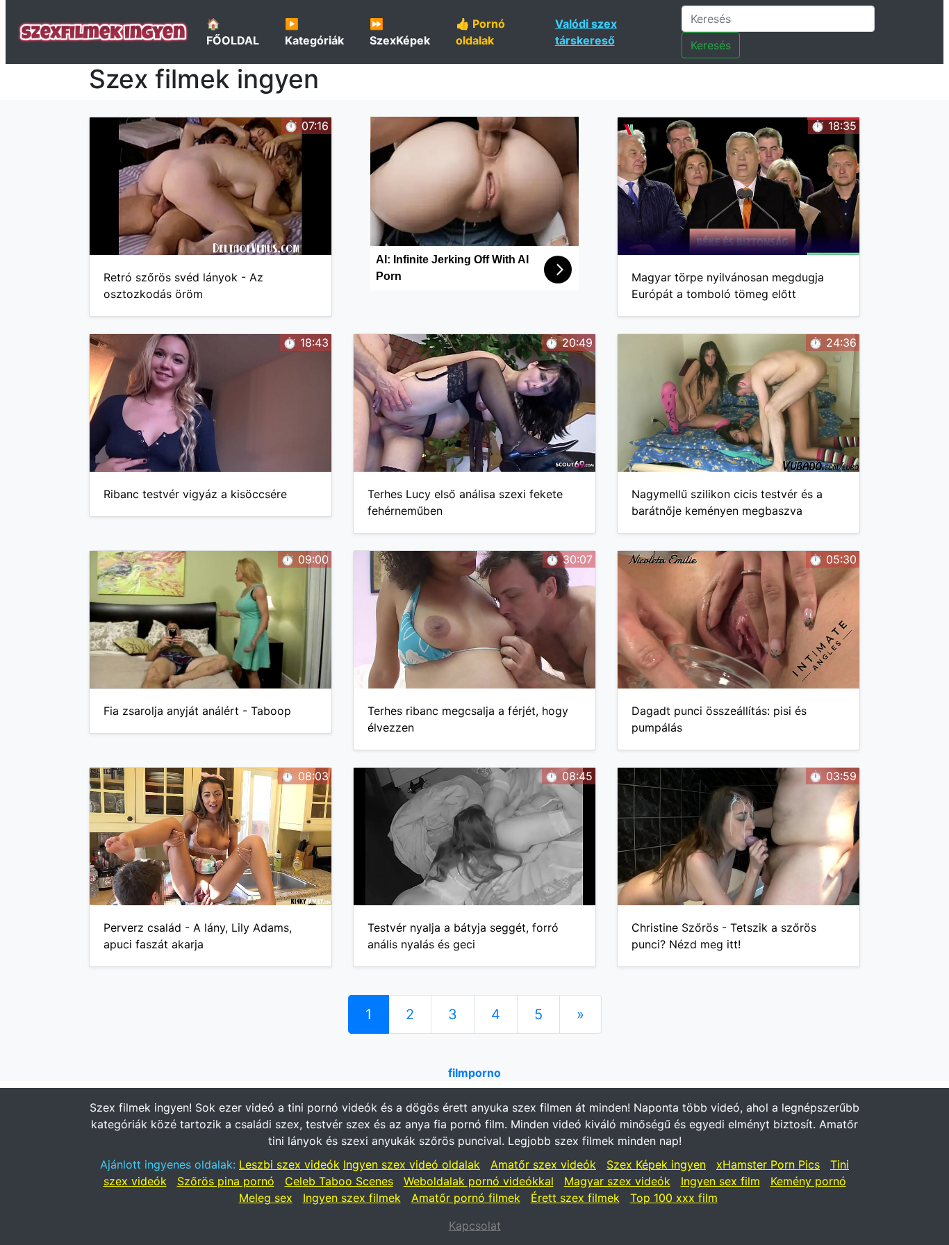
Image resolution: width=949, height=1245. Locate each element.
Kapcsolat (475, 1225)
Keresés (711, 45)
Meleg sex (265, 1198)
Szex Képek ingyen (656, 1164)
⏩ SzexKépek (400, 32)
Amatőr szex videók (543, 1164)
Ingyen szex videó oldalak (411, 1164)
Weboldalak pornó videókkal (479, 1181)
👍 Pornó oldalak (480, 32)
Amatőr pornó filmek (465, 1198)
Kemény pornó (808, 1181)
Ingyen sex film (720, 1181)
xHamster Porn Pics (768, 1164)
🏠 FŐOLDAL (232, 32)
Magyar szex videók (617, 1181)
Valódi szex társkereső (586, 32)
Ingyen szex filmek (352, 1198)
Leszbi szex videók (289, 1164)
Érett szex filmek (575, 1198)
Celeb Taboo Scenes (339, 1181)
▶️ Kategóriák (314, 32)
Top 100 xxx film (674, 1198)
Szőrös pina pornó (225, 1181)
